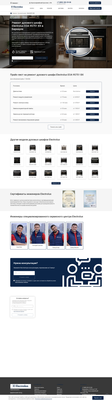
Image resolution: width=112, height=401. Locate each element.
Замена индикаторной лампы (23, 108)
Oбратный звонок (95, 8)
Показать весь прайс (56, 127)
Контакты (81, 8)
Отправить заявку (41, 58)
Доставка (61, 8)
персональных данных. (21, 282)
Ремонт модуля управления (22, 97)
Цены (41, 8)
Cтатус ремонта (95, 3)
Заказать (92, 91)
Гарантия (49, 8)
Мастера (70, 8)
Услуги (32, 8)
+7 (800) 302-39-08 (64, 2)
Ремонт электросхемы (21, 103)
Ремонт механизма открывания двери (26, 120)
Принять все (98, 398)
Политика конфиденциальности (43, 398)
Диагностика (17, 91)
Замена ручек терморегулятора (24, 114)
